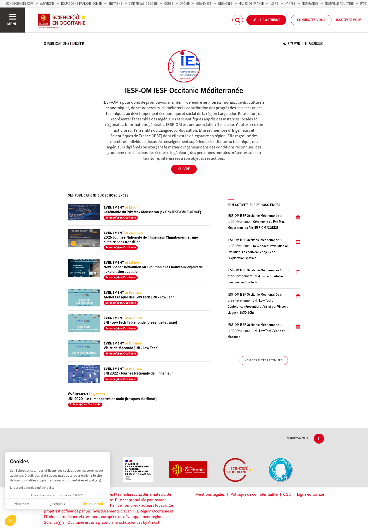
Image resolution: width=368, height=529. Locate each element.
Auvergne (47, 4)
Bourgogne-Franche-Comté (81, 4)
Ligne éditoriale (310, 494)
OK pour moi (92, 503)
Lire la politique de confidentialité (32, 487)
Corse (168, 4)
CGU (287, 494)
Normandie (310, 4)
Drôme (185, 4)
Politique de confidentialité (254, 494)
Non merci (22, 503)
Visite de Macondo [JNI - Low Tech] (131, 348)
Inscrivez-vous (349, 20)
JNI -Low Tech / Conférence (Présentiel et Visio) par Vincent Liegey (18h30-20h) (258, 306)
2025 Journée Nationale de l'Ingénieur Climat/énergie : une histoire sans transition (151, 240)
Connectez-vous (311, 20)
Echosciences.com (19, 4)
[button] (11, 520)
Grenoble (225, 4)
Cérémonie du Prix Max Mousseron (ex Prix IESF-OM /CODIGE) (152, 212)
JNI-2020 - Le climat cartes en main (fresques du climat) (112, 399)
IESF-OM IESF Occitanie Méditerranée (253, 216)
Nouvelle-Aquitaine (339, 4)
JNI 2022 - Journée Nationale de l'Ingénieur (138, 373)
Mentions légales (210, 494)
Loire (274, 4)
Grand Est (203, 4)
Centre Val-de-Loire (143, 4)
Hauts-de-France (251, 4)
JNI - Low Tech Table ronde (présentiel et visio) (140, 322)
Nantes (290, 4)
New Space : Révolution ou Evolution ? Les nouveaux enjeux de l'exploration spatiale (153, 269)
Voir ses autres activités (263, 361)
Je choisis (57, 503)
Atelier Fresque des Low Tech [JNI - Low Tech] (139, 297)
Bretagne (115, 4)
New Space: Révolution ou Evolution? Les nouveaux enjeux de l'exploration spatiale (258, 252)
